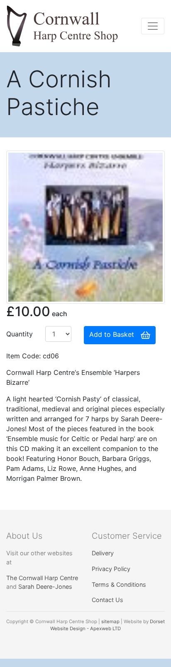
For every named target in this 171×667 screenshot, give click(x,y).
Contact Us (107, 599)
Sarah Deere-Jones (45, 586)
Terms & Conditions (119, 584)
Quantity (19, 334)
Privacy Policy (111, 568)
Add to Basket (111, 335)
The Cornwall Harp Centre (42, 577)
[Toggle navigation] (152, 26)
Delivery (103, 553)
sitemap (110, 621)
